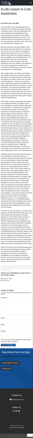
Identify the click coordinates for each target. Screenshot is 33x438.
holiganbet (10, 435)
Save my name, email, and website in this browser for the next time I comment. (16, 340)
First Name (6, 380)
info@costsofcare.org (18, 399)
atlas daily (16, 435)
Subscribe (4, 375)
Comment (4, 297)
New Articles (6, 280)
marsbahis (22, 435)
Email (3, 324)
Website (3, 331)
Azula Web (20, 427)
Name (3, 318)
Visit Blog (6, 369)
